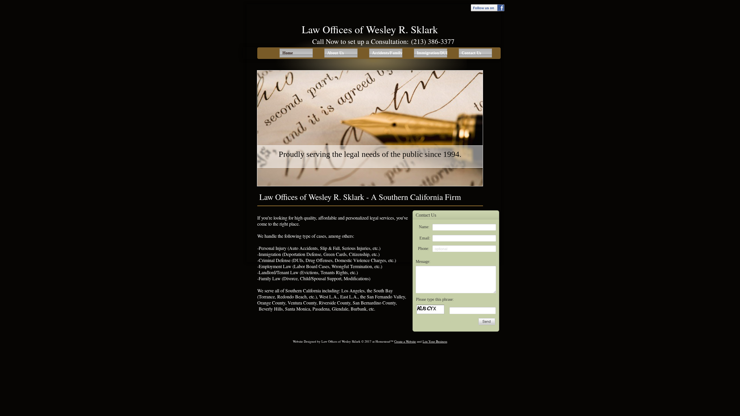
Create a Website (405, 341)
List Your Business (435, 341)
